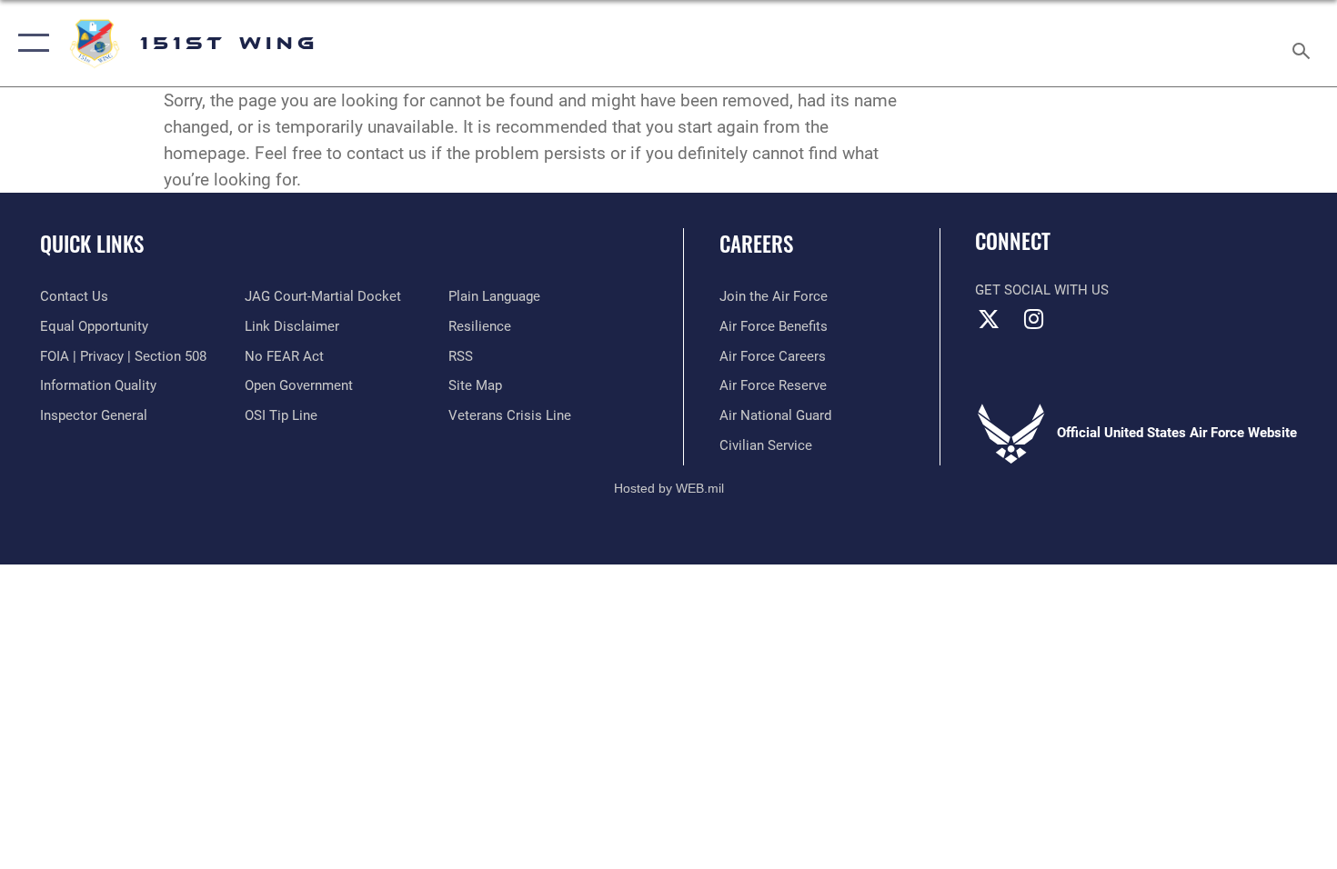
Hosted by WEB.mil (669, 488)
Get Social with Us (1042, 290)
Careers (756, 243)
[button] (29, 43)
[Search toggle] (1304, 43)
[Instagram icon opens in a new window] (1034, 319)
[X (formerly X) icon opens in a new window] (988, 319)
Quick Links (92, 243)
